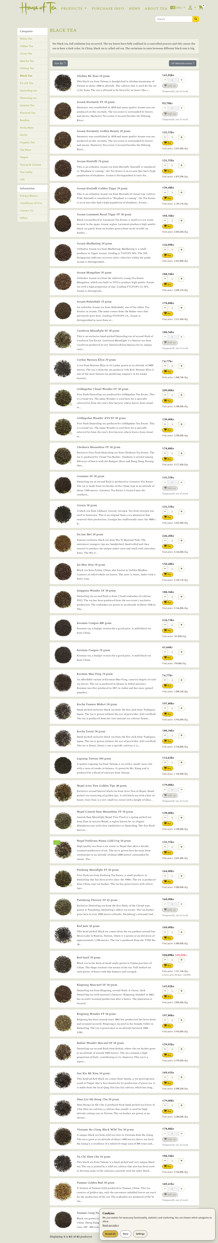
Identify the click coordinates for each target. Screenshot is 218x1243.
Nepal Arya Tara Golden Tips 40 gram (102, 785)
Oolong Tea (27, 68)
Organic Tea (27, 142)
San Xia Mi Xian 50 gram (93, 1073)
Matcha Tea (27, 61)
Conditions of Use (31, 203)
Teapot (24, 157)
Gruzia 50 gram (87, 505)
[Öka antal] (181, 137)
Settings (140, 1234)
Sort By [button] (59, 63)
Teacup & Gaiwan (30, 165)
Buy (169, 143)
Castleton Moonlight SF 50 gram (98, 331)
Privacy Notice (29, 196)
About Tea (156, 8)
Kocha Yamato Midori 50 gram (97, 704)
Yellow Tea (26, 46)
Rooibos (25, 120)
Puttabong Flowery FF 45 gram (97, 900)
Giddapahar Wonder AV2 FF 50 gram (101, 418)
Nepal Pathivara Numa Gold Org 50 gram (104, 841)
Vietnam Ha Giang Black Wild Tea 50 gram (105, 1129)
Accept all (110, 1234)
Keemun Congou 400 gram (94, 623)
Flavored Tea (27, 113)
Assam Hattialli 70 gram (93, 161)
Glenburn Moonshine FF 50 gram (98, 447)
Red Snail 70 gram (89, 957)
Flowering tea (28, 98)
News (134, 8)
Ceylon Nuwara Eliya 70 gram (96, 360)
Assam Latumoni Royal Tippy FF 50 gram (104, 214)
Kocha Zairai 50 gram (91, 731)
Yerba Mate (27, 127)
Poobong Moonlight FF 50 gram (98, 870)
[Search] (195, 19)
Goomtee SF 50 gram (90, 476)
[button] (178, 7)
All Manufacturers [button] (181, 63)
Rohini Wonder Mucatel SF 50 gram (100, 1043)
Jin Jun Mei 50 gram (90, 534)
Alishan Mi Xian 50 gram (93, 76)
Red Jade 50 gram (88, 926)
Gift (22, 179)
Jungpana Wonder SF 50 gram (96, 590)
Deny (125, 1234)
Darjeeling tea (28, 91)
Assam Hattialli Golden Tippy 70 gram (102, 188)
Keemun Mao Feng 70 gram (95, 674)
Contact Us (27, 211)
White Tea (26, 39)
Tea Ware (25, 150)
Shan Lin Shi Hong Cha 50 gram (98, 1099)
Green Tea (26, 53)
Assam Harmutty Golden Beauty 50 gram (103, 131)
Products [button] (72, 8)
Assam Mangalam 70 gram (94, 272)
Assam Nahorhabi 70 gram (94, 301)
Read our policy (110, 1225)
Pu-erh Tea (26, 83)
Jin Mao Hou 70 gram (91, 565)
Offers (24, 218)
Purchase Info (108, 8)
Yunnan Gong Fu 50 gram (93, 1213)
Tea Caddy (26, 172)
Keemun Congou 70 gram (93, 650)
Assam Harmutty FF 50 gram (96, 102)
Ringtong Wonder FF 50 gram (96, 1014)
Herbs (23, 135)
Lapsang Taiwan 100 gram (94, 758)
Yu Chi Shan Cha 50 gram (93, 1156)
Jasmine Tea (27, 105)
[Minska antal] (165, 137)
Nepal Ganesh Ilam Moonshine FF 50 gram (105, 812)
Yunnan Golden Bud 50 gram (95, 1182)
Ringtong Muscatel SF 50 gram (97, 985)
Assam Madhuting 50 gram (94, 243)
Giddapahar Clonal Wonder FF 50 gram (102, 389)
